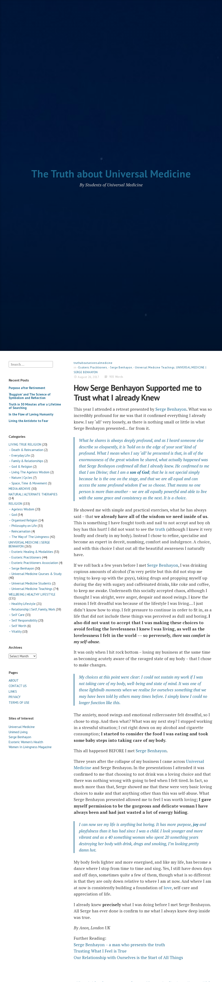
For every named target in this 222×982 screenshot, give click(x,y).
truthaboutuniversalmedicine (93, 363)
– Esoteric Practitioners (25, 557)
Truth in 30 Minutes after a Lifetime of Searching (35, 406)
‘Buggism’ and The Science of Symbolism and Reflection (30, 396)
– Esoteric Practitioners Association (33, 563)
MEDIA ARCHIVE (20, 489)
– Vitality (15, 631)
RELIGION (15, 504)
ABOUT (14, 680)
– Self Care (16, 615)
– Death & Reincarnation (26, 450)
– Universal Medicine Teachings (30, 589)
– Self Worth (17, 626)
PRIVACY (15, 697)
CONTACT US (18, 686)
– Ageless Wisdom (21, 509)
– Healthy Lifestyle (22, 604)
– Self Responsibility (23, 620)
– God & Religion (20, 466)
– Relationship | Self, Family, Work (32, 609)
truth (160, 529)
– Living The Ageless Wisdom (29, 472)
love (168, 887)
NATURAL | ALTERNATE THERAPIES (33, 494)
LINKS (13, 691)
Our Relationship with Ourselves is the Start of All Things (128, 957)
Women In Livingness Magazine (30, 747)
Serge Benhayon (20, 737)
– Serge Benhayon (21, 568)
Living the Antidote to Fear (28, 421)
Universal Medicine (22, 727)
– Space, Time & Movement (28, 483)
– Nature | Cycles (20, 478)
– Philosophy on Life (23, 526)
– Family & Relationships (26, 461)
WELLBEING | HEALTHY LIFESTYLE (32, 594)
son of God (139, 472)
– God (13, 515)
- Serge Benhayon (120, 367)
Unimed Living (18, 732)
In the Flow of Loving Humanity (31, 414)
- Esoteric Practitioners (92, 367)
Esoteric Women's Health (26, 742)
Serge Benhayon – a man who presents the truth (119, 944)
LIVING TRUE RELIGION (25, 444)
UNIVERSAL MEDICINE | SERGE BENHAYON (29, 544)
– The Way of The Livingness (29, 537)
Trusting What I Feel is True (100, 951)
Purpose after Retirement (27, 388)
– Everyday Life (19, 455)
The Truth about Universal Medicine (111, 173)
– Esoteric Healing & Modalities (31, 552)
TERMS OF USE (19, 702)
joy (195, 824)
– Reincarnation (20, 531)
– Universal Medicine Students (30, 583)
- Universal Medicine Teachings (154, 367)
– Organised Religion (23, 520)
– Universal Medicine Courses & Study (35, 574)
